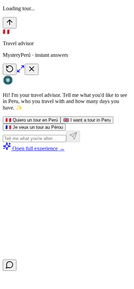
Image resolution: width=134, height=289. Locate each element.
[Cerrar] (31, 69)
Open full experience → (38, 148)
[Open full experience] (20, 71)
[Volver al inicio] (9, 22)
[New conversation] (9, 69)
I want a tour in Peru (87, 120)
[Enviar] (73, 136)
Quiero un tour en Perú (31, 120)
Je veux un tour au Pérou (34, 127)
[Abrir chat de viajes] (9, 265)
